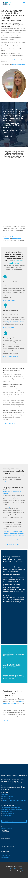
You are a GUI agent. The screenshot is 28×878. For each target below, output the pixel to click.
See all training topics (11, 544)
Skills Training (5, 794)
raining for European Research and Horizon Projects (14, 800)
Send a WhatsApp (6, 839)
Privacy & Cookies (14, 869)
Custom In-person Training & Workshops (11, 807)
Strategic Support (8, 338)
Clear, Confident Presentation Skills (13, 531)
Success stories (5, 857)
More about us (9, 424)
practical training (12, 236)
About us (4, 853)
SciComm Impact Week (9, 507)
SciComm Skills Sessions (7, 815)
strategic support (16, 238)
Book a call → (6, 720)
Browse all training (7, 821)
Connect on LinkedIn (7, 846)
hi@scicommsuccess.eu (6, 828)
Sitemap (22, 869)
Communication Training (10, 282)
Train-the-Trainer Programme (8, 813)
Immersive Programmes (10, 311)
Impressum (6, 869)
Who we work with (6, 855)
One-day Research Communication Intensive (12, 809)
